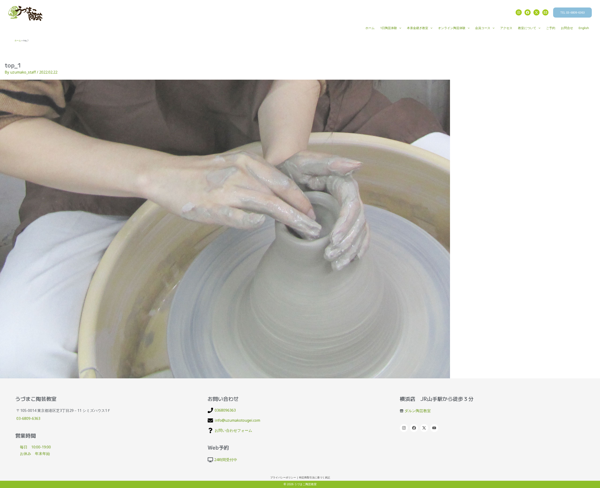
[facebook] (414, 428)
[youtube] (434, 428)
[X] (536, 12)
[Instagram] (519, 12)
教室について (527, 28)
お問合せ (567, 28)
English (584, 28)
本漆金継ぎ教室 (417, 28)
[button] (572, 12)
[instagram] (404, 428)
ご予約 (550, 28)
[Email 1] (545, 12)
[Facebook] (528, 12)
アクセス (506, 28)
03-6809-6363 (28, 418)
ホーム (370, 28)
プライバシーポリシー (283, 477)
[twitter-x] (424, 428)
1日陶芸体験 (388, 28)
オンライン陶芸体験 (451, 28)
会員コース (482, 28)
